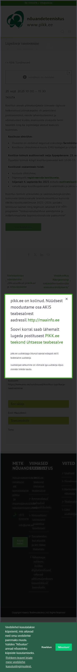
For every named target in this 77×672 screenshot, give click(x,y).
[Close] (66, 298)
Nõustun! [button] (63, 647)
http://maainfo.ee (43, 320)
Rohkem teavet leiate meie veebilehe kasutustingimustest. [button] (19, 662)
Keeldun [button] (47, 647)
